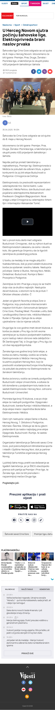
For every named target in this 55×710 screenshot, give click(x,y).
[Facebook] (14, 520)
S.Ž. (9, 123)
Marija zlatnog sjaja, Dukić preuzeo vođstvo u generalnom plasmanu (27, 621)
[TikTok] (40, 520)
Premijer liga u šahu (43, 534)
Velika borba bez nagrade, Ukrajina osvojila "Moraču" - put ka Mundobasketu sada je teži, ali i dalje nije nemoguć (29, 600)
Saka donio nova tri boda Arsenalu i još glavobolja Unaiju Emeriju (24, 611)
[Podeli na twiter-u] (39, 71)
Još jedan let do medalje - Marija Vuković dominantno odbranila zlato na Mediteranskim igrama (28, 643)
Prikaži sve (27, 653)
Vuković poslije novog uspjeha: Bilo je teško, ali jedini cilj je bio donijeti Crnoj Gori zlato (28, 631)
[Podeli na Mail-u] (50, 71)
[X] (20, 520)
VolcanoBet (7, 16)
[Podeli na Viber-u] (44, 71)
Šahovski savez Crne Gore (17, 534)
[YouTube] (27, 520)
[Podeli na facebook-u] (33, 71)
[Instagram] (34, 520)
